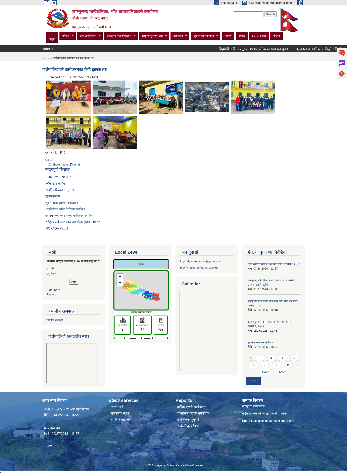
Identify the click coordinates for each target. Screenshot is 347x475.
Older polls (53, 289)
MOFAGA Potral (56, 228)
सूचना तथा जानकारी (202, 36)
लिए (52, 268)
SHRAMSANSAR (58, 177)
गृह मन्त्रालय (52, 196)
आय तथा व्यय (52, 428)
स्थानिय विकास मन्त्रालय (60, 190)
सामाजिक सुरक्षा (120, 413)
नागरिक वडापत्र (121, 420)
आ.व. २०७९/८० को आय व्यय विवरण (66, 409)
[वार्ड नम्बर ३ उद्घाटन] (68, 97)
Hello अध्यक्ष (259, 36)
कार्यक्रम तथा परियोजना (117, 36)
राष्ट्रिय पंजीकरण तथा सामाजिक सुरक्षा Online (72, 222)
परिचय (64, 36)
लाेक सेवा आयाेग (55, 183)
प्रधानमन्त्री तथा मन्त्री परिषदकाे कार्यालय (69, 215)
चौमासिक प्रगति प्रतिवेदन (193, 413)
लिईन (53, 274)
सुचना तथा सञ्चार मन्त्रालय (61, 202)
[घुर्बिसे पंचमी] (207, 97)
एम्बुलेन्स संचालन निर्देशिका (260, 342)
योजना (276, 36)
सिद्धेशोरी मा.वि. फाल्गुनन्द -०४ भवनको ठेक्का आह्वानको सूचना (242, 49)
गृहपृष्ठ (52, 39)
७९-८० (49, 159)
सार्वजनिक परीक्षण (188, 426)
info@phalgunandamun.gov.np (199, 267)
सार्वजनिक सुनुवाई (188, 420)
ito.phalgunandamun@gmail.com (200, 261)
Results (51, 294)
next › (265, 371)
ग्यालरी (228, 36)
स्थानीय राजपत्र (54, 320)
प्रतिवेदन (176, 36)
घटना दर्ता (117, 407)
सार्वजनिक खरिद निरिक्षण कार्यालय (65, 209)
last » (282, 371)
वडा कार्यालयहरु (86, 36)
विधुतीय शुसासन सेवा (151, 36)
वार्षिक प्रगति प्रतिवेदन (191, 407)
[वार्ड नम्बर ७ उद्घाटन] (161, 97)
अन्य (253, 380)
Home (46, 58)
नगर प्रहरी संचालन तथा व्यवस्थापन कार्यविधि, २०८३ (274, 264)
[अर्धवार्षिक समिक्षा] (253, 97)
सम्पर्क (242, 36)
